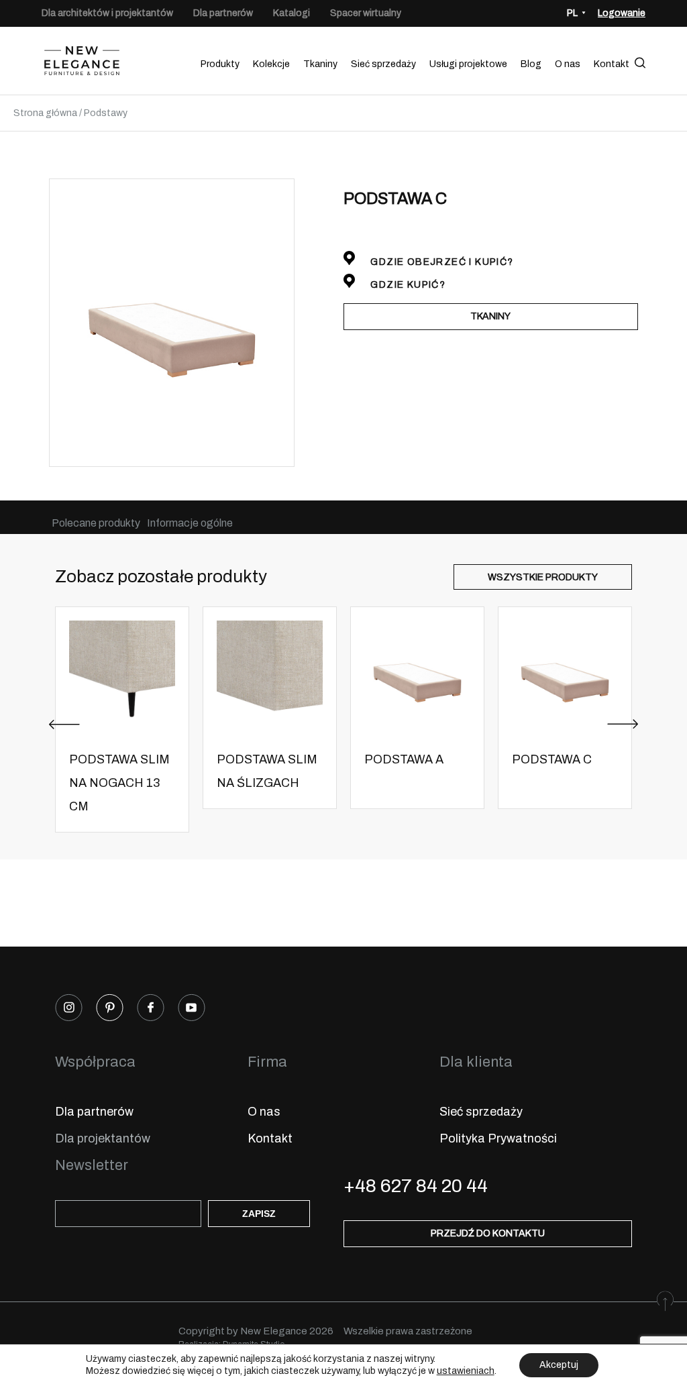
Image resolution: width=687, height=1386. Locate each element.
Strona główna (45, 113)
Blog (531, 64)
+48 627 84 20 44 (416, 1185)
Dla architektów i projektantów (107, 13)
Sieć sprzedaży (383, 64)
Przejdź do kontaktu (488, 1233)
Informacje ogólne (190, 523)
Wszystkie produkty (543, 577)
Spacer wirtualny (365, 13)
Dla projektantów (102, 1138)
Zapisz (259, 1213)
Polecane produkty (96, 523)
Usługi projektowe (468, 64)
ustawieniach (465, 1371)
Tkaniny (320, 64)
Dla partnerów (223, 13)
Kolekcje (271, 64)
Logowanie (621, 13)
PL (572, 13)
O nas (567, 64)
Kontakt (611, 64)
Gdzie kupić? (406, 285)
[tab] (96, 523)
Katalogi (291, 13)
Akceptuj (558, 1365)
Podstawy (105, 113)
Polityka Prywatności (498, 1138)
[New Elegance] (82, 64)
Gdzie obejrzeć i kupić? (441, 262)
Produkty (220, 64)
